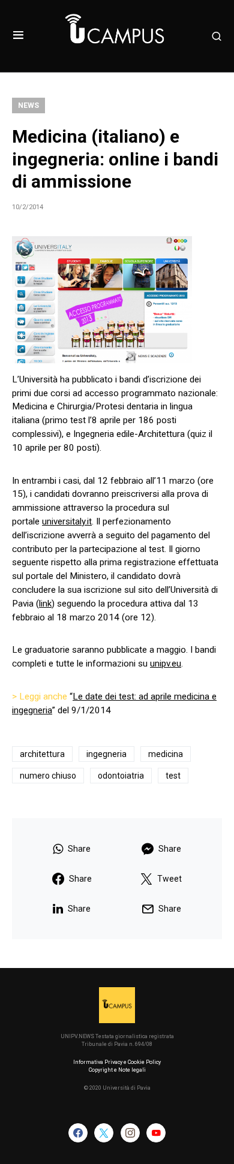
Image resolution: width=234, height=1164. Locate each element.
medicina (165, 754)
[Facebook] (78, 1133)
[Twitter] (103, 1133)
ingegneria (106, 754)
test (173, 775)
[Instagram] (130, 1133)
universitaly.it (67, 521)
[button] (18, 36)
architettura (42, 754)
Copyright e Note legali (117, 1070)
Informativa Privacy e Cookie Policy (117, 1062)
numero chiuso (48, 775)
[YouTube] (156, 1133)
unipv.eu (165, 663)
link (45, 603)
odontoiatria (121, 775)
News (28, 105)
